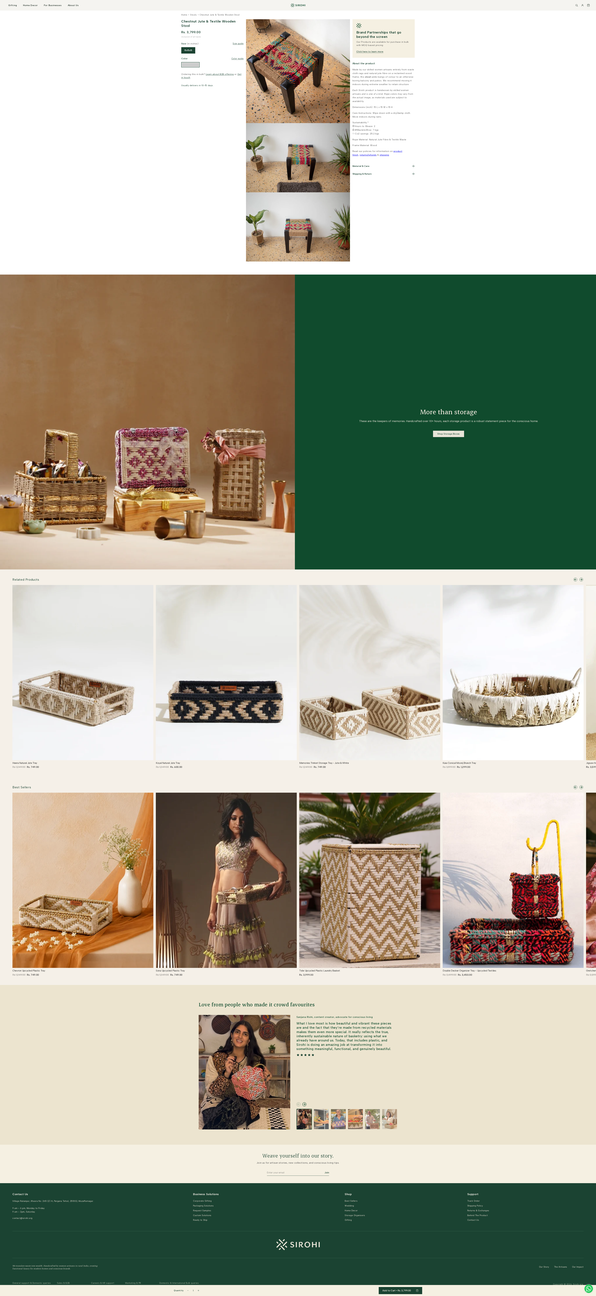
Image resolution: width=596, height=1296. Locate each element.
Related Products (25, 579)
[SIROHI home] (298, 5)
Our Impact (578, 1267)
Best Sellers (21, 787)
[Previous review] (298, 1104)
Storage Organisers (355, 1215)
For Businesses (53, 5)
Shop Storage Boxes (448, 434)
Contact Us (473, 1220)
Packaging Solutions (203, 1206)
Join (327, 1172)
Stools (193, 15)
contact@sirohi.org (22, 1218)
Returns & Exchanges (478, 1210)
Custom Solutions (202, 1215)
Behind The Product (477, 1215)
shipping (384, 155)
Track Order (473, 1201)
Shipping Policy (475, 1206)
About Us (73, 5)
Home (184, 15)
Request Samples (202, 1210)
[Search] (576, 5)
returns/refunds (368, 155)
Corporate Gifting (202, 1201)
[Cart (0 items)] (588, 5)
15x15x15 (188, 50)
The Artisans (560, 1267)
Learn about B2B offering (220, 74)
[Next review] (304, 1104)
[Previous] (575, 579)
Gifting (12, 5)
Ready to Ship (200, 1220)
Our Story (544, 1267)
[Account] (582, 5)
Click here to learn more (369, 51)
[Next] (581, 579)
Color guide (237, 58)
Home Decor (30, 5)
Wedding (349, 1206)
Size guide (238, 43)
